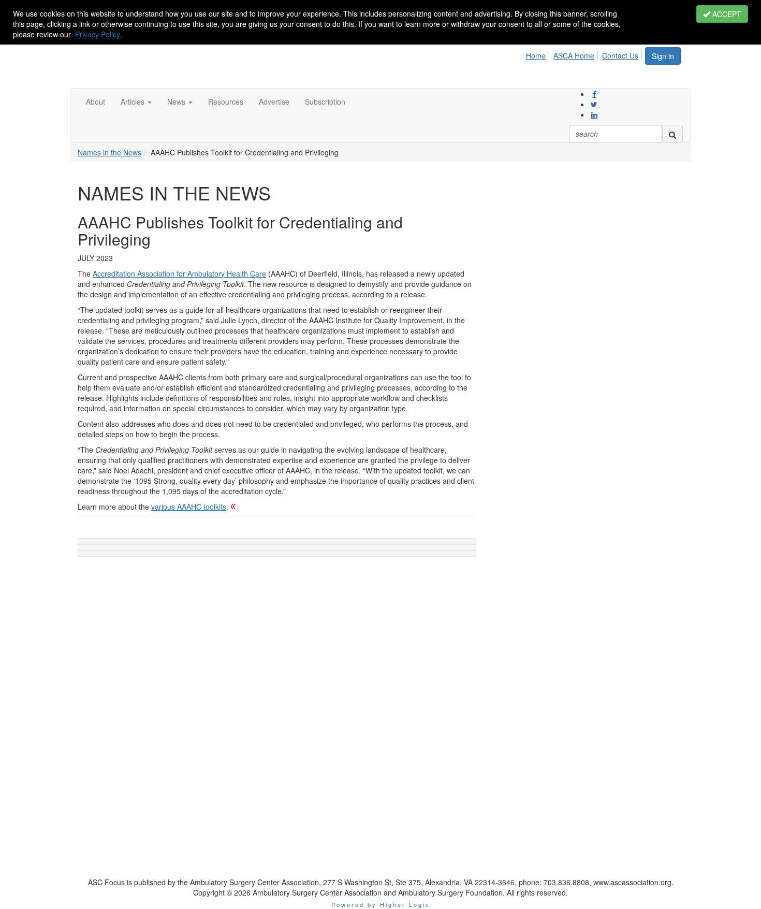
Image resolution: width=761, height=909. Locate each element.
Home (536, 55)
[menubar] (585, 54)
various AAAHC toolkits (188, 506)
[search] (672, 133)
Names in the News (109, 152)
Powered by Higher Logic (380, 904)
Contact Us (620, 55)
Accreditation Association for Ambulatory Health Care (179, 273)
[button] (136, 101)
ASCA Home (573, 55)
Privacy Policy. (98, 34)
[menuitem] (538, 54)
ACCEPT (725, 14)
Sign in (663, 56)
